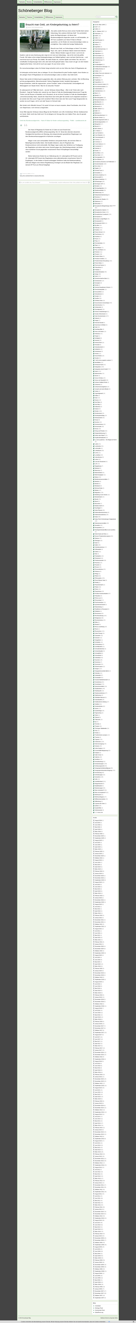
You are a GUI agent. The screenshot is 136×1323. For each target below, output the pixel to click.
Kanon (97, 400)
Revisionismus (99, 620)
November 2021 (99, 922)
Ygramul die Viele (100, 803)
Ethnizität (97, 203)
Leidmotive (98, 446)
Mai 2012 (97, 1174)
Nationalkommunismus (101, 512)
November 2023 (99, 878)
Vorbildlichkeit (99, 781)
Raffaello (97, 611)
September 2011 (99, 1191)
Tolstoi (96, 733)
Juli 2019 (97, 984)
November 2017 (99, 1028)
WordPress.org (99, 1312)
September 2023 (99, 880)
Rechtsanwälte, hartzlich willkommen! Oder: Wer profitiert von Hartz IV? (68, 182)
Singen (97, 668)
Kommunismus (99, 424)
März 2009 (98, 1258)
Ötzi (96, 554)
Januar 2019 (98, 997)
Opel (96, 543)
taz (96, 721)
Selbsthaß (97, 657)
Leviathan (97, 455)
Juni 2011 (97, 1198)
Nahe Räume (98, 510)
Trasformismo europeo (101, 735)
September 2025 (99, 838)
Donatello (97, 172)
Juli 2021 (97, 931)
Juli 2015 (97, 1090)
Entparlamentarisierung (101, 195)
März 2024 (98, 869)
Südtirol (97, 704)
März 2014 (98, 1125)
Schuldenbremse (99, 649)
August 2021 (98, 928)
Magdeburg (98, 466)
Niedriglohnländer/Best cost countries (105, 530)
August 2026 (98, 820)
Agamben (97, 46)
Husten (97, 358)
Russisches (98, 631)
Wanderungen (99, 788)
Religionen (98, 618)
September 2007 (99, 1298)
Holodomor (98, 351)
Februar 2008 (98, 1286)
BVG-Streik (98, 128)
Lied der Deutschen (100, 461)
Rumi (96, 629)
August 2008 (98, 1273)
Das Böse (97, 153)
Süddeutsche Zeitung (101, 702)
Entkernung (98, 192)
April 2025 (98, 847)
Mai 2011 (97, 1200)
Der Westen (98, 159)
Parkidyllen (98, 556)
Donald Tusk (98, 170)
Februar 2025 (98, 851)
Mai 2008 (97, 1280)
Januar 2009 (98, 1262)
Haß (96, 327)
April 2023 (98, 891)
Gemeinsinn (98, 280)
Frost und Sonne (99, 265)
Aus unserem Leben (100, 84)
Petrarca (97, 571)
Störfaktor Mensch (100, 697)
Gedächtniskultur (99, 272)
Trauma (97, 737)
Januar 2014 (98, 1130)
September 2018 (99, 1006)
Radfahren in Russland (101, 609)
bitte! (96, 111)
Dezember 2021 (99, 920)
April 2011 (97, 1202)
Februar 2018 (98, 1021)
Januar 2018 (98, 1023)
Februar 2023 (98, 895)
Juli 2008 (97, 1275)
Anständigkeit (98, 64)
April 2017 (98, 1043)
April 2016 (98, 1070)
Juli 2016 (97, 1063)
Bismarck (97, 106)
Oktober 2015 (98, 1083)
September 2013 (99, 1138)
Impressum (57, 2)
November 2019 (99, 975)
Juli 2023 (97, 884)
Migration (97, 492)
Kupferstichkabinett (100, 437)
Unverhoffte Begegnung (101, 750)
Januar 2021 (98, 944)
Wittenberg (98, 801)
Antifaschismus (99, 69)
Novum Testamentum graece (103, 536)
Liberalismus (98, 457)
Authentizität (98, 88)
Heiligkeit (97, 338)
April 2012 (98, 1176)
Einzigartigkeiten (99, 188)
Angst (96, 62)
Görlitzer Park (98, 300)
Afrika (96, 44)
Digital (96, 168)
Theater (97, 726)
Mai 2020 (97, 962)
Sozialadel (98, 677)
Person (97, 567)
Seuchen (97, 660)
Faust (96, 238)
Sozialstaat (98, 684)
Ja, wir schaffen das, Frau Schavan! (30, 182)
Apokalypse (98, 75)
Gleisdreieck (98, 294)
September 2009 (99, 1244)
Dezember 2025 (99, 836)
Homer (97, 353)
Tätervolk (97, 719)
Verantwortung (99, 761)
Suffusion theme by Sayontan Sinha (109, 1318)
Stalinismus (98, 695)
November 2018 (99, 1001)
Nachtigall (97, 508)
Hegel (96, 336)
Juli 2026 (97, 822)
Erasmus (97, 197)
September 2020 (99, 953)
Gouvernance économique (102, 303)
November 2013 (99, 1134)
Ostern (97, 551)
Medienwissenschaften (101, 479)
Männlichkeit (98, 472)
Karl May (97, 404)
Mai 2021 (97, 935)
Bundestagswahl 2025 (101, 119)
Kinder (97, 411)
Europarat (97, 216)
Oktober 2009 (98, 1242)
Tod (96, 730)
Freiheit (97, 252)
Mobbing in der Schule (101, 494)
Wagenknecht (98, 783)
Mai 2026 (97, 827)
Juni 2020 (97, 959)
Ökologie (97, 540)
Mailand (97, 468)
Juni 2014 (97, 1118)
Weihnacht (98, 794)
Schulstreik (98, 655)
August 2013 (98, 1141)
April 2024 (98, 867)
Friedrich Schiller (99, 258)
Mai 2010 (97, 1227)
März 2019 (98, 993)
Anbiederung (98, 60)
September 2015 (99, 1085)
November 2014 (99, 1107)
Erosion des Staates (100, 199)
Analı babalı (98, 55)
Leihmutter (98, 448)
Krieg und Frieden (100, 431)
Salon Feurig (98, 633)
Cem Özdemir (98, 135)
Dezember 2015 (99, 1079)
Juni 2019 (97, 986)
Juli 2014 (97, 1116)
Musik (96, 499)
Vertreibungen (99, 775)
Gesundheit (98, 292)
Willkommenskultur (100, 799)
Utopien (97, 752)
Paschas (97, 562)
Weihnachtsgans (99, 797)
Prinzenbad (98, 600)
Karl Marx (97, 402)
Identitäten (98, 362)
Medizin (97, 481)
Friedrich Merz (99, 256)
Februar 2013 (98, 1154)
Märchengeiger (99, 475)
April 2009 (98, 1256)
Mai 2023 (97, 889)
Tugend (97, 739)
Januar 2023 (98, 898)
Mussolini (97, 503)
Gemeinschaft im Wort (101, 278)
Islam (96, 371)
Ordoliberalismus (99, 547)
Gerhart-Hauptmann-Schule (102, 287)
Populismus (98, 591)
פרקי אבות (100, 812)
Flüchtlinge (98, 247)
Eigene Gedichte (99, 179)
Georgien (97, 283)
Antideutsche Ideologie (101, 66)
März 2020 (98, 966)
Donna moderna (99, 175)
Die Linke (97, 166)
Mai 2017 (97, 1041)
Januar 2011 (98, 1209)
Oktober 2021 (98, 924)
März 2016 (98, 1072)
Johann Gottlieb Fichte (101, 382)
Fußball (97, 269)
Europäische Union (100, 212)
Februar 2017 (98, 1048)
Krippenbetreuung (100, 433)
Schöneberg (98, 644)
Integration (98, 367)
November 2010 (99, 1214)
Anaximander (98, 58)
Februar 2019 (98, 995)
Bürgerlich (98, 124)
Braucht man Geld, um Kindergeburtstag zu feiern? (52, 24)
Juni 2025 (97, 844)
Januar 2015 (98, 1103)
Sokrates (97, 673)
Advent (97, 42)
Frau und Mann (99, 250)
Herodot (97, 344)
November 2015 (99, 1081)
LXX (96, 463)
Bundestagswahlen (100, 122)
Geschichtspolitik (99, 289)
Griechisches (98, 305)
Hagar (96, 320)
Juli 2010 (97, 1222)
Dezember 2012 (99, 1158)
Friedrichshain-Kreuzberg (102, 261)
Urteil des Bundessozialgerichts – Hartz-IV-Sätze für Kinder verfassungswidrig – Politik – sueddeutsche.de (53, 120)
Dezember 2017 (99, 1026)
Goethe (97, 298)
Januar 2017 (98, 1050)
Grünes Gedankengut (101, 311)
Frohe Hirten (98, 263)
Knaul (96, 420)
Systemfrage (98, 710)
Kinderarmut (98, 413)
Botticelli (97, 113)
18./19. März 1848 (100, 24)
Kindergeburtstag (38, 27)
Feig (96, 241)
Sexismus (97, 662)
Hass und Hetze (99, 331)
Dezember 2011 (99, 1185)
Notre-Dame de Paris (100, 534)
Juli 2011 (97, 1196)
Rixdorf (97, 624)
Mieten (97, 490)
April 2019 (98, 990)
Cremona (97, 142)
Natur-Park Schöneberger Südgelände (105, 519)
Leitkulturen (98, 450)
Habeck (97, 318)
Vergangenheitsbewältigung (102, 768)
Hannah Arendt (99, 322)
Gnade (97, 296)
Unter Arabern (99, 748)
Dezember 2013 (99, 1132)
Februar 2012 (98, 1180)
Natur (96, 517)
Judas (96, 391)
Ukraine (97, 746)
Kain (96, 398)
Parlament (98, 558)
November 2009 (99, 1240)
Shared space (99, 666)
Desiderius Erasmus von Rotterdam (104, 161)
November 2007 (99, 1293)
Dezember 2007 (99, 1291)
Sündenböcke (99, 706)
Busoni (97, 126)
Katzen (97, 409)
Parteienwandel (99, 560)
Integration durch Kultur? (101, 369)
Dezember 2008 (99, 1264)
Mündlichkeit (98, 497)
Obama (97, 538)
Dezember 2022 (99, 900)
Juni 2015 (97, 1092)
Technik (97, 724)
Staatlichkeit (98, 688)
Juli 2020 (97, 957)
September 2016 (99, 1059)
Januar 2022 (98, 917)
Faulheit (97, 236)
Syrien (96, 708)
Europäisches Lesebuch (101, 214)
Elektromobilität (99, 190)
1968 (96, 29)
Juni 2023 (97, 886)
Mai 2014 (97, 1121)
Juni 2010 (97, 1225)
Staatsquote (98, 691)
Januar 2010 (98, 1236)
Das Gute (97, 155)
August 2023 (98, 882)
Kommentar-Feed (100, 1310)
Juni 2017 (97, 1039)
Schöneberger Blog (35, 10)
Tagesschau (98, 713)
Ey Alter (97, 225)
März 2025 (98, 849)
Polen (96, 589)
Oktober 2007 (98, 1295)
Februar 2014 (98, 1127)
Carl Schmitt (98, 133)
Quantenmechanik (100, 604)
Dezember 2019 (99, 973)
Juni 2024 (97, 862)
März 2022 (98, 913)
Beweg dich (98, 104)
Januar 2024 (98, 873)
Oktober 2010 (98, 1216)
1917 (96, 27)
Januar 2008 (98, 1289)
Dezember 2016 (99, 1052)
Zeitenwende (98, 810)
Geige (96, 274)
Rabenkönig (98, 607)
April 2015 (98, 1096)
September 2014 (99, 1112)
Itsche (96, 375)
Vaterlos (97, 757)
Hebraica (97, 333)
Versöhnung (98, 772)
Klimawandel (98, 417)
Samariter (97, 635)
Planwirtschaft (99, 585)
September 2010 (99, 1218)
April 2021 (98, 937)
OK (109, 1321)
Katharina (97, 406)
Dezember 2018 (99, 999)
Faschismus (98, 234)
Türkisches (98, 741)
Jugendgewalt (99, 393)
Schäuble (97, 642)
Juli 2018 (97, 1010)
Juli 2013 (97, 1143)
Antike (96, 71)
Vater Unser (98, 755)
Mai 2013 (97, 1147)
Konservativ (98, 426)
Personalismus (99, 569)
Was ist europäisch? (100, 792)
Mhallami (97, 486)
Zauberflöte (98, 808)
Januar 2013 (98, 1156)
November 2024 (99, 856)
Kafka (96, 395)
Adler (96, 38)
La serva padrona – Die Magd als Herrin (106, 440)
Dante (96, 150)
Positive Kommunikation (101, 593)
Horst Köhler (98, 356)
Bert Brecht (98, 102)
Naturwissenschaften (100, 523)
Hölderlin (97, 349)
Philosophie (98, 578)
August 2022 (98, 904)
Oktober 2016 (98, 1057)
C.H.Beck (97, 130)
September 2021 (99, 926)
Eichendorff (98, 177)
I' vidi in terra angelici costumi (103, 360)
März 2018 (98, 1019)
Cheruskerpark (99, 137)
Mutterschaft (98, 505)
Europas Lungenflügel (101, 219)
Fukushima (98, 267)
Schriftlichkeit (98, 646)
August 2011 (98, 1194)
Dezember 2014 (99, 1105)
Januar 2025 (98, 853)
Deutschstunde (99, 164)
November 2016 (99, 1054)
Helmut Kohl (98, 342)
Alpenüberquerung (100, 49)
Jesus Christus (99, 378)
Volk (96, 779)
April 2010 (98, 1229)
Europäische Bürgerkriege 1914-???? (105, 206)
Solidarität (97, 675)
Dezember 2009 (99, 1238)
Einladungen (98, 181)
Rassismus (98, 613)
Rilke (96, 622)
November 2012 (99, 1160)
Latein (96, 444)
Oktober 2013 (98, 1136)
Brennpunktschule (100, 115)
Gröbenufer (98, 307)
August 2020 (98, 955)
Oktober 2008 (98, 1269)
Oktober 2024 (98, 858)
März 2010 (98, 1231)
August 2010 (98, 1220)
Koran (96, 428)
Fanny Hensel (99, 232)
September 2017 (99, 1032)
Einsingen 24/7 (99, 184)
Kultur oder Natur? (100, 435)
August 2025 (98, 840)
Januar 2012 (98, 1183)
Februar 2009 (98, 1260)
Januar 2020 (98, 970)
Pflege (96, 573)
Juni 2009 (97, 1251)
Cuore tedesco (99, 144)
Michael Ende (98, 488)
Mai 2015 (97, 1094)
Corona (97, 139)
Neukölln (97, 525)
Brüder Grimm (99, 117)
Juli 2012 (97, 1169)
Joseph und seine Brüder (102, 389)
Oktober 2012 (98, 1163)
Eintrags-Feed (99, 1308)
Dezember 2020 (99, 946)
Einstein (97, 186)
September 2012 (99, 1165)
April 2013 (98, 1149)
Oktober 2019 (98, 977)
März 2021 (98, 940)
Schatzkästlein (37, 2)
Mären (96, 477)
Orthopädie (98, 549)
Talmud (97, 717)
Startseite (22, 2)
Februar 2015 (98, 1101)
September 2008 (99, 1271)
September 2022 (99, 902)
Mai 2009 (97, 1253)
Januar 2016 (98, 1076)
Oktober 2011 (98, 1189)
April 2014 (98, 1123)
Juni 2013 (97, 1145)
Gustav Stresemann (100, 314)
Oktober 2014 (98, 1110)
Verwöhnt (97, 777)
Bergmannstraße (99, 100)
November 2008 (99, 1267)
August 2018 (98, 1008)
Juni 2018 (97, 1012)
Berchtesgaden (99, 97)
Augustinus (98, 82)
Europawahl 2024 (100, 223)
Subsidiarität (98, 699)
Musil (96, 501)
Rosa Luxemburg (99, 626)
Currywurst (98, 146)
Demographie (98, 157)
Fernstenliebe (98, 243)
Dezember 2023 (99, 875)
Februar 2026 (98, 833)
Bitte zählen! (98, 108)
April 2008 (98, 1282)
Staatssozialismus (100, 693)
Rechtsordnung (99, 615)
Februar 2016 (98, 1074)
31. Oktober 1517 (99, 31)
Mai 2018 (97, 1015)
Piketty (97, 582)
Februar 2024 (98, 871)
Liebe (96, 459)
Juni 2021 (97, 933)
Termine (29, 2)
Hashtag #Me (98, 329)
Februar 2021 (98, 942)
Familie (97, 230)
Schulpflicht (98, 653)
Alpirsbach (98, 51)
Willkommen (48, 2)
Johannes (97, 384)
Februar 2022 (98, 915)
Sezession (98, 664)
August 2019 (98, 982)
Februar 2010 (98, 1233)
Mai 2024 (97, 864)
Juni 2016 (97, 1065)
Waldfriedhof (98, 786)
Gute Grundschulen (100, 316)
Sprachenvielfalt (99, 686)
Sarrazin (97, 637)
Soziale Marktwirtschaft (101, 679)
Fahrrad (97, 227)
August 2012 (98, 1167)
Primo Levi (98, 598)
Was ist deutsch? (99, 790)
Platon (96, 587)
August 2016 (98, 1061)
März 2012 (98, 1178)
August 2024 (98, 860)
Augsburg (97, 80)
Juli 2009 (97, 1249)
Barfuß (97, 95)
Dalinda (97, 148)
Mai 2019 (97, 988)
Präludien (97, 596)
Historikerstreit (99, 347)
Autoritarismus (99, 91)
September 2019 (99, 979)
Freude (97, 254)
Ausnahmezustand (100, 86)
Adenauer (97, 33)
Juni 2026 (97, 825)
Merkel (97, 483)
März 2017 (98, 1046)
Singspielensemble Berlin (102, 671)
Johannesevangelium (101, 386)
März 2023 (98, 893)
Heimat (97, 340)
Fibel (96, 245)
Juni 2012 (97, 1172)
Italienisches (98, 373)
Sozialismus (98, 682)
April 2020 (98, 964)
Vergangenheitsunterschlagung (103, 770)
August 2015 (98, 1088)
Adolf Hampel (98, 40)
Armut (29, 27)
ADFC (96, 35)
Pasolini (97, 565)
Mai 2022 (97, 909)
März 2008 (98, 1284)
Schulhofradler (99, 651)
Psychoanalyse (99, 602)
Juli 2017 (97, 1037)
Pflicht (96, 576)
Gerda (96, 285)
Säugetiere (98, 640)
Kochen (97, 422)
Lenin (96, 452)
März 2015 (98, 1099)
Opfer (96, 545)
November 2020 (99, 948)
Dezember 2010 (99, 1211)
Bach (96, 93)
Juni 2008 (97, 1278)
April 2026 (98, 829)
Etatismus (97, 201)
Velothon (97, 759)
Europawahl (98, 221)
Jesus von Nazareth (100, 380)
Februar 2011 (98, 1207)
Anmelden (98, 1306)
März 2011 (98, 1205)
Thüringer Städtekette (101, 728)
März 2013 (98, 1152)
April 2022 (98, 911)
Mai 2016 (97, 1068)
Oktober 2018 (98, 1004)
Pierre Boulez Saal (100, 580)
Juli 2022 (97, 906)
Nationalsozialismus (100, 514)
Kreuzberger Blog (26, 1318)
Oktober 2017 (98, 1030)
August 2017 (98, 1034)
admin (28, 173)
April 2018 (98, 1017)
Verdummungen (99, 763)
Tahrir (96, 715)
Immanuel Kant (99, 364)
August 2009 (98, 1247)
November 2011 (99, 1187)
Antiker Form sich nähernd (102, 73)
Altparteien (98, 53)
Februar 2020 (98, 968)
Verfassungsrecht (99, 766)
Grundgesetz (98, 309)
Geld (32, 27)
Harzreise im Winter (100, 325)
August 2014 (98, 1114)
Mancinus (97, 470)
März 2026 (98, 831)
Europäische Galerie (100, 210)
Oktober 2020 (98, 951)
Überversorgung (99, 744)
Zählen (97, 805)
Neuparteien (98, 527)
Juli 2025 (97, 842)
